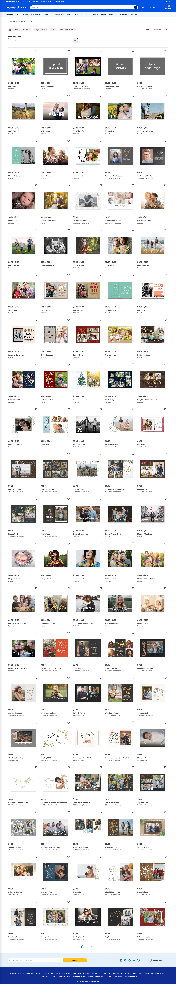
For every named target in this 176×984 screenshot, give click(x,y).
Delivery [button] (25, 30)
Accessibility (117, 973)
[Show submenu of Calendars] (116, 14)
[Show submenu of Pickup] (20, 14)
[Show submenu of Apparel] (97, 14)
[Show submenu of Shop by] (136, 14)
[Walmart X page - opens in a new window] (125, 960)
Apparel (94, 14)
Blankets (68, 14)
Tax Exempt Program (129, 973)
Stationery (12, 21)
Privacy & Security (44, 976)
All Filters (15, 30)
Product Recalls (105, 973)
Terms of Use (159, 973)
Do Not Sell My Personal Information (100, 976)
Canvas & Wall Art (58, 14)
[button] (23, 51)
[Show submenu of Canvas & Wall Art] (63, 14)
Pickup (17, 14)
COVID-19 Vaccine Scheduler (88, 973)
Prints (25, 14)
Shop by (133, 14)
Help (143, 7)
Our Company (48, 973)
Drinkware (103, 14)
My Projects (35, 1)
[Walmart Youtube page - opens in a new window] (134, 960)
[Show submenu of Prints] (27, 14)
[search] (75, 40)
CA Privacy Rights (59, 976)
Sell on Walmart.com (63, 973)
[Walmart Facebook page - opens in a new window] (121, 960)
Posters (47, 14)
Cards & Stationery (35, 14)
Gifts (87, 14)
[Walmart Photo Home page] (16, 7)
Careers (38, 973)
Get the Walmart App (146, 973)
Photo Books (78, 14)
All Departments (15, 973)
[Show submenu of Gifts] (89, 14)
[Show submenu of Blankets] (72, 14)
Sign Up (75, 960)
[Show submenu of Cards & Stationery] (42, 14)
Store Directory (28, 973)
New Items (9, 14)
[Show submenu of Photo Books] (83, 14)
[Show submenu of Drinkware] (106, 14)
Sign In (168, 1)
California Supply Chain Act (76, 976)
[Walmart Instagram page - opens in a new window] (138, 960)
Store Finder (26, 1)
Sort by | (149, 30)
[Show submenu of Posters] (50, 14)
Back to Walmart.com (12, 1)
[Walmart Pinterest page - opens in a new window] (129, 960)
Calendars (112, 14)
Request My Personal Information (126, 976)
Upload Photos (59, 1)
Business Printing (124, 14)
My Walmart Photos (47, 1)
